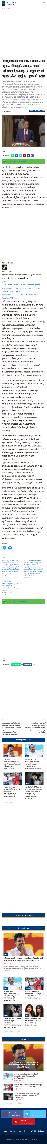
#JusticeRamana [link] (32, 295)
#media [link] (5, 298)
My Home (37, 110)
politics (41, 1131)
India (31, 110)
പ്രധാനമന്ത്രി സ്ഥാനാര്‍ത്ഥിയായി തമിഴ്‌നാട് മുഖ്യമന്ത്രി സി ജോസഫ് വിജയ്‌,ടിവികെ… (23, 1064)
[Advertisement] (23, 33)
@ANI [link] (4, 281)
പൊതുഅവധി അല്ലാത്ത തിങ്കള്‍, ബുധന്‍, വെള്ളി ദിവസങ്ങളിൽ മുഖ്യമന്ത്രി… (26, 1076)
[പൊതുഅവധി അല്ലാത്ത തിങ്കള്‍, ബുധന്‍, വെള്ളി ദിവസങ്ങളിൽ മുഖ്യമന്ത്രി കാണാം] (34, 750)
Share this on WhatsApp (17, 161)
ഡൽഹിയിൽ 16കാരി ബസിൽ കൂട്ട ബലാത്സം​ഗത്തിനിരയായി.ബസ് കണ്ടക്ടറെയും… (26, 1096)
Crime (27, 783)
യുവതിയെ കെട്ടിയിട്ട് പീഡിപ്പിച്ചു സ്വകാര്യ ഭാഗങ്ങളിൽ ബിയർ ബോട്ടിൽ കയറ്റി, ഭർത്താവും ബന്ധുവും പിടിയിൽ (35, 727)
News (43, 110)
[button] (23, 276)
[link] (5, 285)
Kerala (6, 783)
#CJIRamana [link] (13, 298)
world (33, 1131)
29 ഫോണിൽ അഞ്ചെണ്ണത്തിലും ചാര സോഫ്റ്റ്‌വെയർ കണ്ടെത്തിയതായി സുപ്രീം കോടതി (11, 586)
